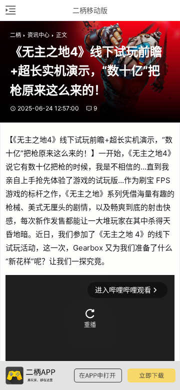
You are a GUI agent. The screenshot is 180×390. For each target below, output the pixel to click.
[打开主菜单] (10, 10)
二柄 (15, 35)
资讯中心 (39, 35)
